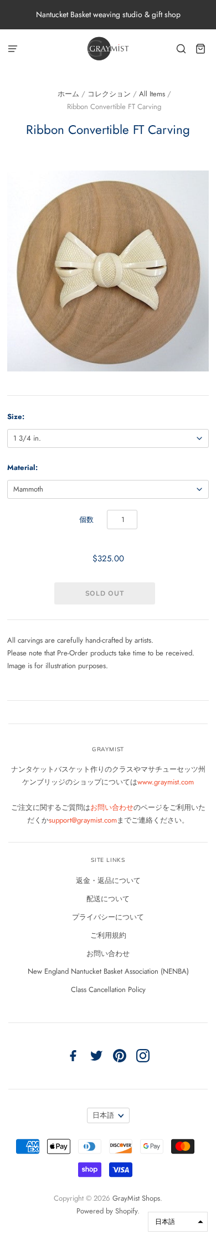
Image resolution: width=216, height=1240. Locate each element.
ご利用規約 (108, 935)
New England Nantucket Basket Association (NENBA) (108, 971)
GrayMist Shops (136, 1198)
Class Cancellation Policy (108, 989)
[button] (178, 1222)
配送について (108, 898)
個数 (86, 519)
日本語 (103, 1115)
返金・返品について (108, 880)
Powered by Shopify (106, 1211)
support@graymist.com (83, 820)
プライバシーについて (108, 917)
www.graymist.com (165, 782)
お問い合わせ (111, 807)
